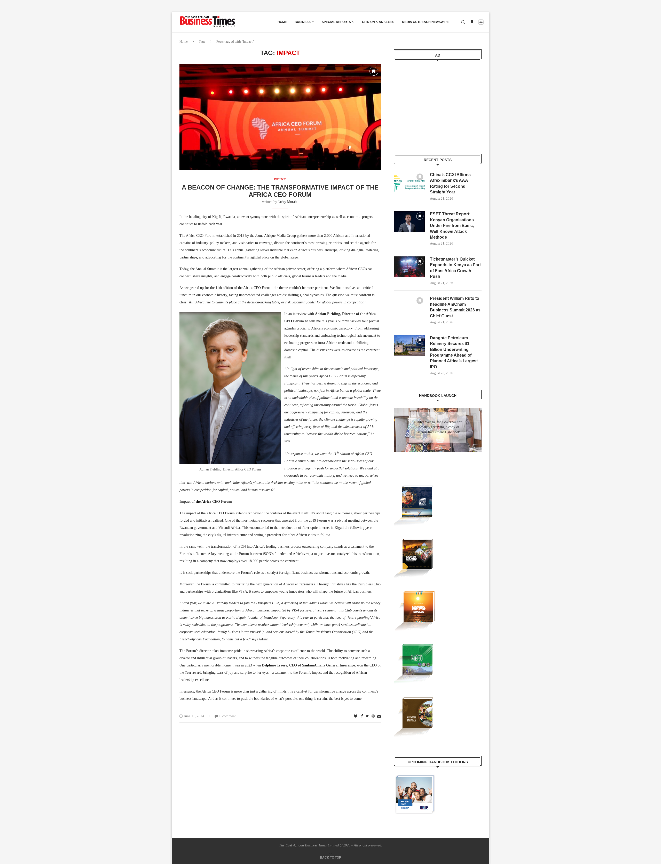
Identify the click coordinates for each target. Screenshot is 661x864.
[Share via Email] (379, 716)
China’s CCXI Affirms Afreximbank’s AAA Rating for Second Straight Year (450, 183)
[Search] (463, 22)
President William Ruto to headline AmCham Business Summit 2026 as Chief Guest (455, 307)
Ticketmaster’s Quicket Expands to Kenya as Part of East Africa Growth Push (455, 268)
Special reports (336, 22)
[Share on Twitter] (367, 716)
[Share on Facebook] (362, 716)
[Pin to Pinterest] (373, 716)
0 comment (227, 716)
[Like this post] (355, 716)
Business (303, 22)
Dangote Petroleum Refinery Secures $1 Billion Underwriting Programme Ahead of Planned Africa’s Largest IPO (454, 352)
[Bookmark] (472, 22)
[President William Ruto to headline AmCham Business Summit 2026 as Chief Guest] (409, 306)
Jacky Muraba (288, 202)
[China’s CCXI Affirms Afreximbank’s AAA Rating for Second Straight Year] (409, 182)
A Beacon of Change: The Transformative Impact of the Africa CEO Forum (280, 191)
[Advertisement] (438, 103)
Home (282, 22)
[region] (438, 435)
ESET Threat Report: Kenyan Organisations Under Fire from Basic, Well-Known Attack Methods (452, 225)
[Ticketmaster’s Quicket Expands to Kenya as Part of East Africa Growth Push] (409, 266)
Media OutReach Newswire (425, 22)
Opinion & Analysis (378, 22)
